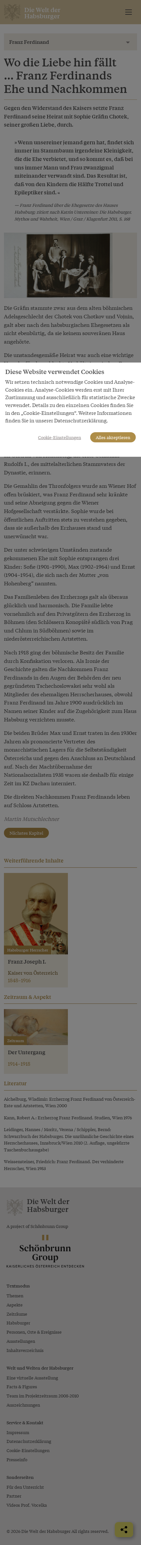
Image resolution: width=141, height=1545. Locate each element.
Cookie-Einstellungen (59, 437)
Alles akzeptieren (113, 437)
